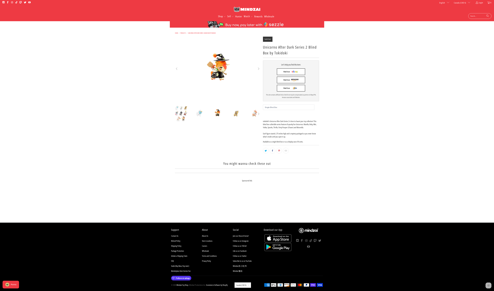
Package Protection (177, 251)
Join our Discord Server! (241, 236)
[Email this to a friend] (286, 150)
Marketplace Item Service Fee (181, 271)
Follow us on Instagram (241, 241)
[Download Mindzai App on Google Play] (277, 250)
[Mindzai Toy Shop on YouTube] (29, 2)
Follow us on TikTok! (240, 246)
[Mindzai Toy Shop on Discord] (3, 2)
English (442, 2)
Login (481, 2)
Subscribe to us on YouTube (242, 261)
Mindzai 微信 (237, 271)
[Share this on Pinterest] (279, 150)
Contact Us (174, 236)
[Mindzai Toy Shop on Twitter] (25, 2)
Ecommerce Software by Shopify (217, 285)
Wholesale (205, 251)
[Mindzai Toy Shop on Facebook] (7, 2)
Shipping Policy (176, 246)
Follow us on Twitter (240, 256)
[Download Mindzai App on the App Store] (277, 241)
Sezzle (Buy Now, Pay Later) (180, 266)
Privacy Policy (206, 261)
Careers (204, 246)
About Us (205, 236)
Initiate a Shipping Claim (179, 256)
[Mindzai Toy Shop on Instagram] (12, 2)
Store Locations (207, 241)
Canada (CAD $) (460, 2)
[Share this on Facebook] (272, 150)
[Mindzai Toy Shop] (247, 9)
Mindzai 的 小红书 (240, 266)
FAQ (172, 261)
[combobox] (479, 16)
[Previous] (177, 69)
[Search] (487, 16)
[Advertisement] (247, 205)
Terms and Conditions (209, 256)
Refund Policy (175, 241)
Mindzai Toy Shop (182, 285)
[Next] (258, 69)
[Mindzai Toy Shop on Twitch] (20, 2)
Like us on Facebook (239, 251)
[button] (222, 16)
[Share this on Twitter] (266, 150)
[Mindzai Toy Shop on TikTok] (16, 2)
